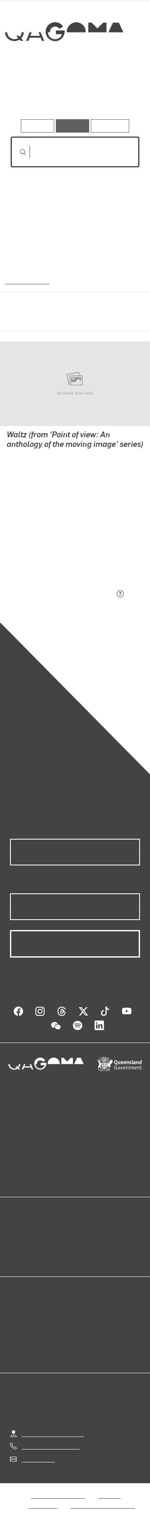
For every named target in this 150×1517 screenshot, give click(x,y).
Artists (72, 95)
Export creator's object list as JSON (62, 594)
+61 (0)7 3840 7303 (50, 1436)
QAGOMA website (36, 1234)
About (87, 1234)
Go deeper (118, 95)
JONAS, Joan (26, 465)
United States (26, 280)
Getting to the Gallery (53, 1423)
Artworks (29, 95)
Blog (85, 1224)
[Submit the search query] (16, 152)
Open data (25, 1224)
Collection (63, 61)
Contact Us (37, 1448)
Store (17, 1244)
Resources (110, 125)
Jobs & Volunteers (58, 1485)
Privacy (109, 1485)
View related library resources (54, 548)
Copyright (43, 1495)
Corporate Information (103, 1495)
